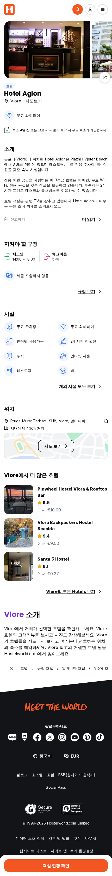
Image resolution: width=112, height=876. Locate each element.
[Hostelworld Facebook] (37, 737)
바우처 (90, 838)
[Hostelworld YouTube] (75, 737)
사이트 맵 (59, 851)
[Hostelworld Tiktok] (100, 737)
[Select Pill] (77, 9)
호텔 (9, 86)
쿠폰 (77, 838)
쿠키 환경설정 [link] (82, 851)
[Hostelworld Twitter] (50, 737)
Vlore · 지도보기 (26, 100)
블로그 (21, 775)
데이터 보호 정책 (30, 838)
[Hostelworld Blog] (12, 737)
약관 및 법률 (59, 838)
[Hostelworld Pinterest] (87, 737)
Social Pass (56, 787)
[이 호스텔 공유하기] (104, 77)
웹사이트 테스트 (33, 851)
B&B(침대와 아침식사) (76, 775)
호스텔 (37, 775)
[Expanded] (11, 668)
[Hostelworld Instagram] (62, 737)
